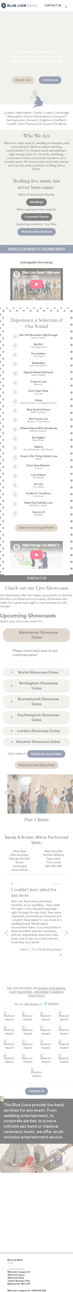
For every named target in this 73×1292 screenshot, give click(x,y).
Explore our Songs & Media (36, 527)
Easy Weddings (20, 992)
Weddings (36, 202)
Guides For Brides (51, 988)
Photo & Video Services (36, 231)
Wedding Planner (48, 992)
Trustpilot (36, 996)
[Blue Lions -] (3, 5)
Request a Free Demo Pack (37, 765)
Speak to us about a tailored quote (36, 249)
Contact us (50, 80)
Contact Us (53, 5)
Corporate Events (36, 216)
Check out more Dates (46, 753)
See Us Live (23, 80)
